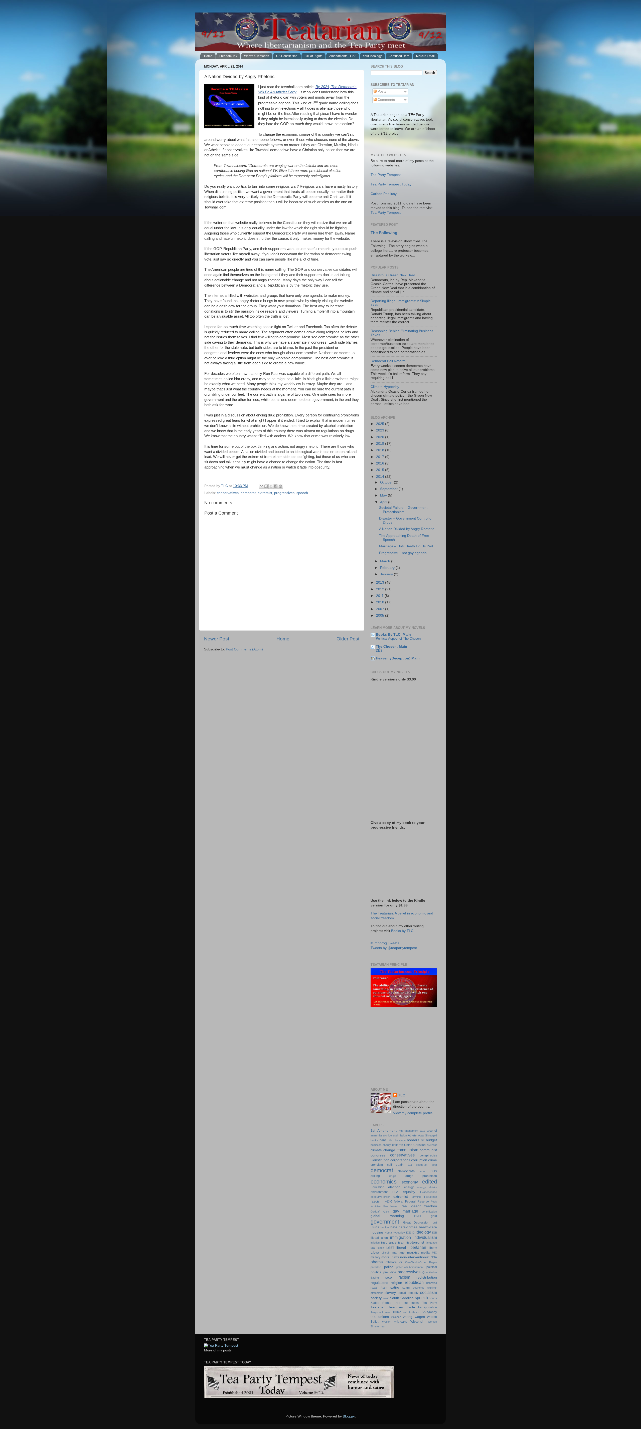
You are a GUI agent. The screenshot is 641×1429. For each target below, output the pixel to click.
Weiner (386, 1321)
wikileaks (400, 1321)
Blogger (349, 1416)
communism (407, 1149)
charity (387, 1144)
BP (422, 1140)
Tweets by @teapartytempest (394, 948)
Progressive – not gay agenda (403, 553)
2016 (380, 463)
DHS (433, 1171)
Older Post (348, 638)
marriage (398, 1252)
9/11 (422, 1130)
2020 (380, 437)
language (431, 1242)
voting (407, 1317)
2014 (380, 477)
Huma (388, 1232)
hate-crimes (408, 1227)
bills (390, 1140)
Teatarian (378, 1307)
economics (384, 1181)
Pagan (433, 1262)
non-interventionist (414, 1257)
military (375, 1257)
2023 (380, 430)
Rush (384, 1287)
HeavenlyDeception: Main (398, 658)
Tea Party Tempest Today (391, 184)
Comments (386, 100)
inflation (375, 1242)
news (395, 1257)
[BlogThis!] (266, 486)
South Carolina (402, 1298)
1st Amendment (384, 1130)
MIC (434, 1252)
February (388, 568)
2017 (380, 457)
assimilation (400, 1135)
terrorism (396, 1307)
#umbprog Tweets (385, 943)
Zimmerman (378, 1326)
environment (379, 1192)
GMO (417, 1216)
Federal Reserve (417, 1201)
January (387, 574)
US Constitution (286, 56)
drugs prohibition (421, 1176)
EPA (395, 1192)
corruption (419, 1160)
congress (378, 1155)
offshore (391, 1262)
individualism (425, 1237)
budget (431, 1140)
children (397, 1145)
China (408, 1145)
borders (413, 1140)
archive (387, 1135)
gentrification (429, 1211)
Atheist (412, 1135)
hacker (385, 1227)
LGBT (390, 1248)
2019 (380, 443)
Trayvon (376, 1312)
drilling (375, 1176)
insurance (389, 1242)
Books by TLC (402, 931)
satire (394, 1287)
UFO (374, 1316)
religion (396, 1283)
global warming (387, 1216)
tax (406, 1303)
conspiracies (428, 1155)
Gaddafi (375, 1211)
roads (374, 1287)
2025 (380, 424)
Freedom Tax (228, 56)
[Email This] (261, 486)
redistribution (426, 1277)
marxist (413, 1252)
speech (302, 493)
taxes (415, 1303)
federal (398, 1201)
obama (377, 1262)
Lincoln (386, 1252)
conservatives (228, 493)
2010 (380, 602)
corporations (400, 1160)
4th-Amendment (408, 1130)
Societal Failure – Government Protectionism (403, 510)
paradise (376, 1267)
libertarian (417, 1247)
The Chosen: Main (391, 646)
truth (405, 1312)
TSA (423, 1312)
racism (404, 1277)
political (431, 1267)
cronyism (377, 1164)
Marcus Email (425, 56)
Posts (381, 91)
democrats (406, 1171)
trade (411, 1307)
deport (422, 1171)
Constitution (380, 1160)
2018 (380, 450)
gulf (435, 1222)
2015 (380, 470)
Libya (375, 1252)
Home (208, 56)
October (387, 482)
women (432, 1321)
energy (409, 1187)
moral (385, 1257)
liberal (401, 1248)
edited (429, 1181)
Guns (375, 1227)
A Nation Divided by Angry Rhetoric (406, 529)
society (376, 1298)
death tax (404, 1164)
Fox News (390, 1206)
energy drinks (427, 1187)
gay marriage (405, 1211)
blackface (400, 1140)
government (385, 1222)
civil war (432, 1144)
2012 (380, 589)
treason (386, 1312)
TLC (401, 1095)
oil (401, 1262)
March (385, 561)
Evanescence (428, 1192)
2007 (380, 609)
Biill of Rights (313, 56)
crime (432, 1160)
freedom (430, 1206)
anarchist (376, 1135)
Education (377, 1187)
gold (434, 1216)
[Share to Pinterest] (280, 486)
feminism (376, 1206)
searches (418, 1287)
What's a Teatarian (256, 56)
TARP (397, 1302)
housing (377, 1232)
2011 (380, 596)
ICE (408, 1232)
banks (374, 1140)
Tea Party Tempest (386, 175)
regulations (379, 1283)
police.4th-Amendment (409, 1267)
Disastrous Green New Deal (393, 275)
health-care (428, 1227)
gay (386, 1211)
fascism (377, 1201)
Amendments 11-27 (342, 56)
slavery (390, 1293)
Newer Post (216, 638)
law (373, 1248)
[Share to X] (270, 486)
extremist (265, 493)
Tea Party (429, 1303)
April (384, 502)
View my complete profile (413, 1113)
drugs (392, 1175)
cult (389, 1164)
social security (408, 1293)
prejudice (389, 1272)
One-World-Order (416, 1262)
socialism (428, 1292)
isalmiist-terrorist (411, 1242)
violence (396, 1316)
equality (409, 1192)
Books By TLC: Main (393, 634)
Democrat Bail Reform (388, 361)
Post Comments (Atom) (244, 649)
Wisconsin (417, 1321)
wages (420, 1317)
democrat (248, 493)
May (384, 495)
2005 (380, 615)
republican (414, 1282)
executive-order (380, 1196)
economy (410, 1182)
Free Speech (410, 1206)
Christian (419, 1145)
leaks (381, 1247)
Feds (434, 1201)
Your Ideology (372, 56)
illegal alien (379, 1238)
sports (433, 1298)
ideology (423, 1232)
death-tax (421, 1164)
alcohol (432, 1130)
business (376, 1144)
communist (428, 1150)
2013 (380, 582)
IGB (434, 1232)
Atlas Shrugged (427, 1135)
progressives (284, 493)
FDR (388, 1201)
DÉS (379, 650)
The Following (384, 233)
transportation (427, 1307)
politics (376, 1272)
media (425, 1252)
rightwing (431, 1282)
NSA (434, 1257)
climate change (383, 1150)
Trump (397, 1312)
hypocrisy (399, 1232)
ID (413, 1232)
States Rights (381, 1303)
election (394, 1187)
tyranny (432, 1312)
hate (393, 1227)
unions (383, 1317)
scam (406, 1287)
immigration (400, 1237)
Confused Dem (399, 56)
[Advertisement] (402, 1047)
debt (434, 1164)
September (389, 489)
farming (416, 1196)
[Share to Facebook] (275, 486)
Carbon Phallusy (384, 194)
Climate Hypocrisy (385, 387)
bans (383, 1140)
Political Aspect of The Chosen (398, 638)
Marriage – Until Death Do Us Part (406, 546)
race (388, 1277)
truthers (414, 1312)
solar (386, 1298)
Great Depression (416, 1222)
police (388, 1267)
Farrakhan (430, 1196)
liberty (433, 1248)
